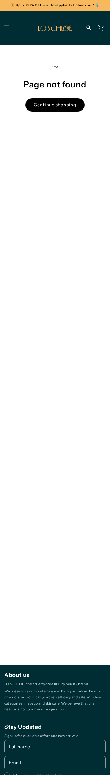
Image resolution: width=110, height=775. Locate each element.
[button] (6, 28)
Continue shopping (55, 104)
